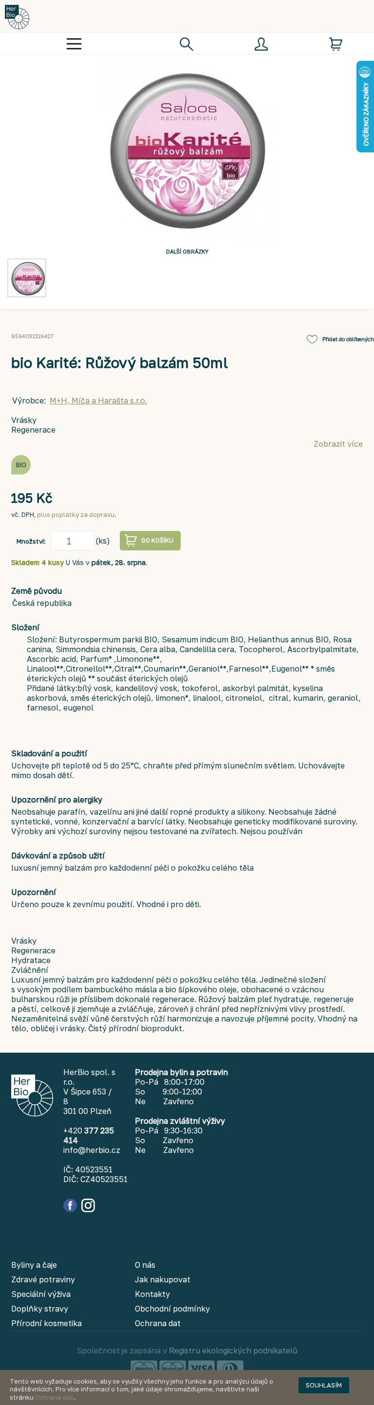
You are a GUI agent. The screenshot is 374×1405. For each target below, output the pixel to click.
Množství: (31, 541)
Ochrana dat (54, 1397)
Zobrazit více (338, 444)
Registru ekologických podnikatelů (233, 1350)
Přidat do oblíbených (348, 339)
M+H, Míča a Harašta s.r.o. (98, 400)
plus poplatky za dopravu (75, 514)
